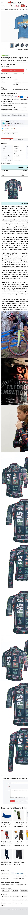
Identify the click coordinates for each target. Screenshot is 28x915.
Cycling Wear (22, 9)
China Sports (5, 896)
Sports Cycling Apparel (17, 899)
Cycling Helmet (15, 890)
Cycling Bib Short (5, 890)
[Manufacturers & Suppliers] (14, 2)
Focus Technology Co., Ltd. (16, 909)
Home (2, 9)
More (2, 905)
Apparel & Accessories (9, 9)
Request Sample (23, 73)
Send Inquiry (13, 70)
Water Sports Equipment (18, 878)
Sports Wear (16, 9)
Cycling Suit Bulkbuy (18, 903)
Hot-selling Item (4, 876)
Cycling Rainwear (24, 890)
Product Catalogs (19, 873)
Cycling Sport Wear (6, 899)
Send (12, 800)
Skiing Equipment (4, 878)
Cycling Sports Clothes (6, 903)
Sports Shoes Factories (15, 896)
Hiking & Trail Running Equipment (20, 876)
